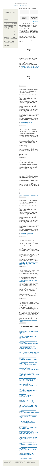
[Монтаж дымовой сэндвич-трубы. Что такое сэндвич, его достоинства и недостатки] (29, 320)
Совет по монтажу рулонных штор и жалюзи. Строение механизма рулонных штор (28, 433)
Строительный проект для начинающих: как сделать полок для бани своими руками (28, 445)
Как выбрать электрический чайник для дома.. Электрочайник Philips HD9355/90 (28, 457)
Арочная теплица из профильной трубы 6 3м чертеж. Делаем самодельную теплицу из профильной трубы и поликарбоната (10, 27)
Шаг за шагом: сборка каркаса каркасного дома (30, 412)
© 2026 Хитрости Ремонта (7, 461)
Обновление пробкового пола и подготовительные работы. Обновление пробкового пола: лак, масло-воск (27, 454)
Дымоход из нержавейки (34, 12)
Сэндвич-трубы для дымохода (34, 18)
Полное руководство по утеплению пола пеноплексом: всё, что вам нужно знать (27, 372)
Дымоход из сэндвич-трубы (24, 12)
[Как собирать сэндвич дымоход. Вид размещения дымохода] (29, 155)
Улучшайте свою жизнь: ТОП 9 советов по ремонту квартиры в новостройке (28, 391)
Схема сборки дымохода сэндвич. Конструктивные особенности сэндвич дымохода (28, 202)
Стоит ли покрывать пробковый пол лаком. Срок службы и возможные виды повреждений (28, 406)
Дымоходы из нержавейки (24, 18)
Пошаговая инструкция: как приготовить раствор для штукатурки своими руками (29, 339)
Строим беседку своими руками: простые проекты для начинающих (28, 428)
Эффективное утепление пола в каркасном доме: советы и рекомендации (28, 367)
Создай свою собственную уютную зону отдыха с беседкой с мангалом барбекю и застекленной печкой (29, 442)
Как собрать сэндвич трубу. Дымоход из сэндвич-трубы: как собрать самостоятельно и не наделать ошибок (28, 26)
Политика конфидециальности (19, 462)
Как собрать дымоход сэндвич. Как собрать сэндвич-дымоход (28, 270)
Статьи (25, 5)
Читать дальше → (22, 125)
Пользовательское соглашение (22, 461)
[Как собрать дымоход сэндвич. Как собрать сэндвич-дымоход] (29, 281)
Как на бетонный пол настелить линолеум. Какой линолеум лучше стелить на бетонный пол (10, 13)
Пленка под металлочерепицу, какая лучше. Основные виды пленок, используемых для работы (28, 438)
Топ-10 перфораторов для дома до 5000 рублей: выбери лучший (27, 365)
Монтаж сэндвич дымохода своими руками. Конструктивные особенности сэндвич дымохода (29, 162)
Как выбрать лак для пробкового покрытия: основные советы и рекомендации (28, 430)
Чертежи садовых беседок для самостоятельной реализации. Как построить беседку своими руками (10, 22)
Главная (16, 5)
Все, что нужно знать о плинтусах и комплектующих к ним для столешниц (26, 401)
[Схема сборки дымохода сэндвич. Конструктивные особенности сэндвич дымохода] (29, 234)
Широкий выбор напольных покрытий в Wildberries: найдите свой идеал (27, 346)
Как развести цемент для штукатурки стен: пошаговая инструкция (27, 337)
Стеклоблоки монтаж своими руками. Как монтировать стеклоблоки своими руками (27, 423)
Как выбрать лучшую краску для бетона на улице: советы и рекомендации (28, 360)
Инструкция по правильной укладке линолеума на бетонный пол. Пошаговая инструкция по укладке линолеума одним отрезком (29, 420)
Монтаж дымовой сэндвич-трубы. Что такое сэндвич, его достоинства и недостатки (29, 303)
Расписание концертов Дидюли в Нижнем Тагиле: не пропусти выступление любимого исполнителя (28, 357)
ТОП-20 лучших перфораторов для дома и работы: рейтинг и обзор (28, 362)
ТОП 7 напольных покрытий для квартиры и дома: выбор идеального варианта (28, 354)
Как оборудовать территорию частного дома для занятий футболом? (9, 18)
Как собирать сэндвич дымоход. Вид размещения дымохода (28, 132)
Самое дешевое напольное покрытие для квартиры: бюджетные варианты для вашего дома (29, 351)
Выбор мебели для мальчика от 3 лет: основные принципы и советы (27, 396)
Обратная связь (29, 461)
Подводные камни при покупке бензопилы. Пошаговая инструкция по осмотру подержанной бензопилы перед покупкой (28, 451)
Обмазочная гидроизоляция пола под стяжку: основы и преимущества (28, 334)
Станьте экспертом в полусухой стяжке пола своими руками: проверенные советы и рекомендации (28, 380)
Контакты (16, 461)
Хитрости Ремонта (21, 2)
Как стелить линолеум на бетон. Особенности (29, 413)
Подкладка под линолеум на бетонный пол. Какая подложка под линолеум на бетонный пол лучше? (28, 416)
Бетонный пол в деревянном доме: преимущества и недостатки (26, 383)
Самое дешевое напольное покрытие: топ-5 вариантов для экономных (28, 349)
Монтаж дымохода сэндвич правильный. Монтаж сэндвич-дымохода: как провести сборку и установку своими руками (28, 242)
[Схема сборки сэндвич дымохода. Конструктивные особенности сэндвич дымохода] (29, 123)
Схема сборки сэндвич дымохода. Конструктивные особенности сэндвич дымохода (28, 91)
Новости (21, 5)
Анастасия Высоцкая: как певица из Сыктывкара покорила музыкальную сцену (27, 377)
